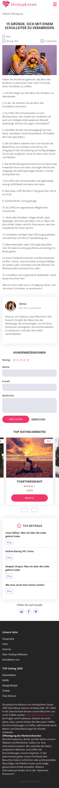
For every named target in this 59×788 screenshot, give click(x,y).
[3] (21, 360)
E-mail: (6, 381)
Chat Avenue (9, 695)
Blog (8, 36)
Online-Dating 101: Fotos (19, 551)
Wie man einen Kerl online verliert (24, 585)
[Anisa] (10, 306)
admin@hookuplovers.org (40, 715)
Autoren (6, 649)
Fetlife (5, 680)
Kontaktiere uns (10, 659)
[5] (28, 360)
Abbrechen (38, 419)
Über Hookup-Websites (14, 654)
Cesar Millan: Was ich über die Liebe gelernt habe (25, 534)
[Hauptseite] (19, 4)
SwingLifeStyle (9, 685)
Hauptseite (8, 638)
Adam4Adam (9, 675)
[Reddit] (21, 611)
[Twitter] (36, 611)
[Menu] (55, 4)
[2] (17, 360)
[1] (14, 360)
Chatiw (6, 690)
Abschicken (16, 419)
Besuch (29, 498)
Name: (6, 367)
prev (24, 510)
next (35, 510)
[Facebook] (28, 611)
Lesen (29, 490)
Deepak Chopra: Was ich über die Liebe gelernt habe (27, 568)
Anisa (22, 303)
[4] (24, 360)
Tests (5, 644)
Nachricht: (8, 395)
